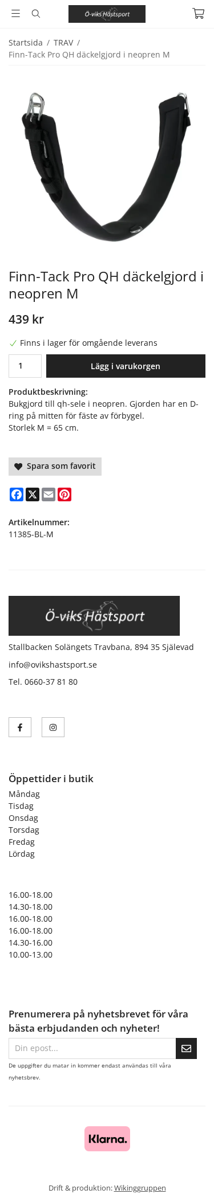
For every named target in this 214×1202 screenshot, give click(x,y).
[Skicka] (186, 1048)
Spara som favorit (59, 465)
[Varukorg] (198, 13)
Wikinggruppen (140, 1188)
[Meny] (16, 13)
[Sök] (36, 14)
